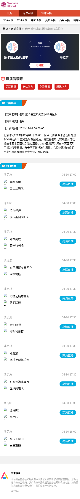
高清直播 (67, 184)
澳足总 (8, 174)
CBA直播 (22, 20)
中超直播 (36, 20)
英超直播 (50, 20)
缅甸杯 (8, 403)
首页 (9, 13)
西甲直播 (64, 20)
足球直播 (28, 13)
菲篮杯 (8, 203)
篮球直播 (46, 13)
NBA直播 (8, 20)
